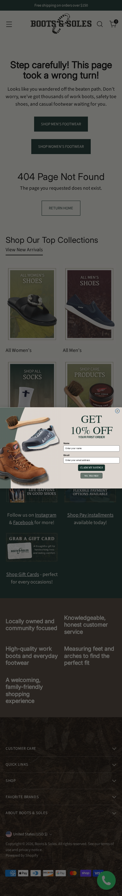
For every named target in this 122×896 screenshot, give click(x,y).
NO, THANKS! (91, 475)
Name (66, 443)
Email (66, 455)
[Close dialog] (117, 411)
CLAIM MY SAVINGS (91, 468)
